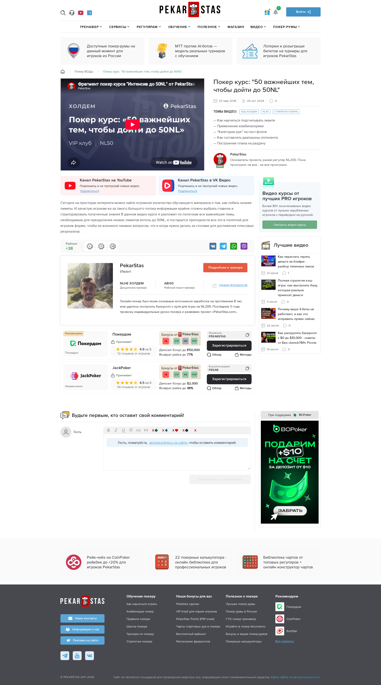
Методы (246, 354)
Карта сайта (279, 677)
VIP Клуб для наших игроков (196, 611)
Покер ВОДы (84, 71)
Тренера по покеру (140, 634)
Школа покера (137, 626)
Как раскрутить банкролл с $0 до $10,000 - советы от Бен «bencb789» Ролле (297, 337)
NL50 (266, 111)
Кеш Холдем (249, 111)
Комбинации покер (140, 611)
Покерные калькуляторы (243, 641)
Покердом (121, 334)
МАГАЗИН (236, 27)
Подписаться (89, 191)
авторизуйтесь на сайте (168, 442)
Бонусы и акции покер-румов (246, 634)
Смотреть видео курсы (289, 224)
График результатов (233, 285)
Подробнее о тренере (225, 267)
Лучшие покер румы (240, 604)
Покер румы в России (241, 611)
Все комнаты (284, 641)
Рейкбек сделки (187, 604)
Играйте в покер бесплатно (245, 626)
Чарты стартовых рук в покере (198, 626)
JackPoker (121, 368)
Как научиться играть (142, 604)
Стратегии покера (286, 111)
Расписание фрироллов (193, 641)
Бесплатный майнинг (191, 634)
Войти (301, 11)
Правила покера (138, 619)
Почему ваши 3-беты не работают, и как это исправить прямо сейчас (296, 314)
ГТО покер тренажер (241, 619)
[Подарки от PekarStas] (267, 12)
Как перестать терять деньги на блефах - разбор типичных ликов (296, 261)
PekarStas (132, 265)
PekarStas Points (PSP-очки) (195, 619)
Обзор (216, 354)
